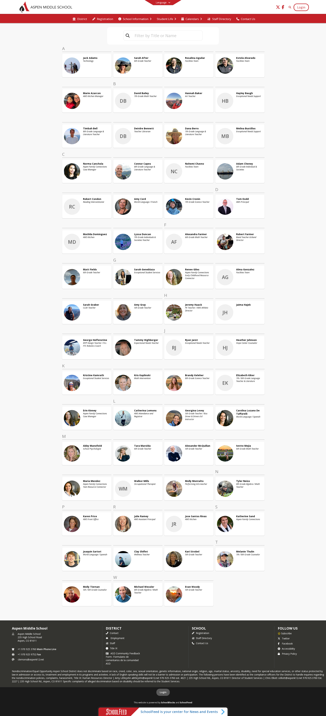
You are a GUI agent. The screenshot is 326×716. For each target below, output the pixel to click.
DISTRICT (113, 628)
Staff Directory (204, 638)
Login (163, 692)
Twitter (286, 638)
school (199, 628)
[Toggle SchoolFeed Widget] (223, 711)
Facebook (287, 643)
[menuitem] (80, 18)
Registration (202, 633)
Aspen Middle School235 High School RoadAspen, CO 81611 (30, 637)
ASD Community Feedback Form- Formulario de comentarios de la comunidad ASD (123, 658)
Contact (114, 633)
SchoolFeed (186, 702)
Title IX (113, 648)
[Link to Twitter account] (277, 7)
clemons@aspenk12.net (31, 659)
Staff (112, 643)
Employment (117, 638)
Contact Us (202, 643)
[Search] (289, 7)
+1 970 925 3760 (27, 649)
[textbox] (167, 35)
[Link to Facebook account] (283, 7)
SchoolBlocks (168, 702)
